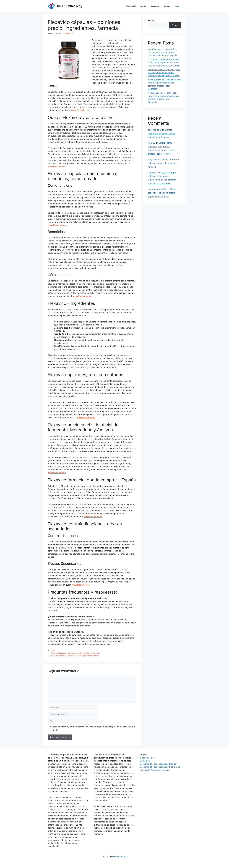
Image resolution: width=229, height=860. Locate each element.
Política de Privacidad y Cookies (155, 770)
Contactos (145, 761)
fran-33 (151, 143)
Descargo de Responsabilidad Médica (158, 764)
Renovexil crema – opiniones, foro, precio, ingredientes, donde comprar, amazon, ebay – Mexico (164, 72)
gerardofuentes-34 (157, 189)
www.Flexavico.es (80, 110)
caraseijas (153, 172)
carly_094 (152, 159)
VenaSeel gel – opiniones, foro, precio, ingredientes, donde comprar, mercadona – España (162, 52)
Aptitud (143, 6)
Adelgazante (131, 6)
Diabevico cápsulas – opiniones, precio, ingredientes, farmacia (75, 656)
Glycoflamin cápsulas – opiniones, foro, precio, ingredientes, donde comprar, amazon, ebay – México (164, 62)
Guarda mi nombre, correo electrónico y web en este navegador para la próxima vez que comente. (92, 728)
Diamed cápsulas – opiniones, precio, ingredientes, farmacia (161, 133)
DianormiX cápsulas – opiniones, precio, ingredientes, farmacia (75, 653)
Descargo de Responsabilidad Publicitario (160, 767)
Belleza (167, 6)
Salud (176, 6)
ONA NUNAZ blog (69, 6)
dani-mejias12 (154, 130)
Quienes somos (147, 758)
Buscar (151, 20)
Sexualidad (155, 6)
